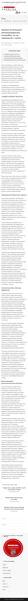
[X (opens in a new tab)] (9, 3)
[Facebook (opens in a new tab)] (11, 3)
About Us (5, 584)
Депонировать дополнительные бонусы (15, 60)
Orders (4, 564)
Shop (4, 589)
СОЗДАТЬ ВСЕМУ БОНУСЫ (11, 54)
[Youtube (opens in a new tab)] (17, 3)
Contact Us (5, 586)
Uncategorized (7, 45)
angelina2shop (7, 43)
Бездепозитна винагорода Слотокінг (14, 498)
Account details (7, 570)
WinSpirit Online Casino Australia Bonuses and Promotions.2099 (14, 508)
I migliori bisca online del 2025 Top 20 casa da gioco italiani (14, 488)
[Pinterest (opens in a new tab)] (13, 3)
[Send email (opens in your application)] (18, 3)
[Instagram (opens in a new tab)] (15, 3)
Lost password (6, 573)
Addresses (5, 567)
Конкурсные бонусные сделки (12, 56)
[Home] (1, 21)
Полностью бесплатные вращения (13, 58)
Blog (4, 581)
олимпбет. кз (20, 103)
